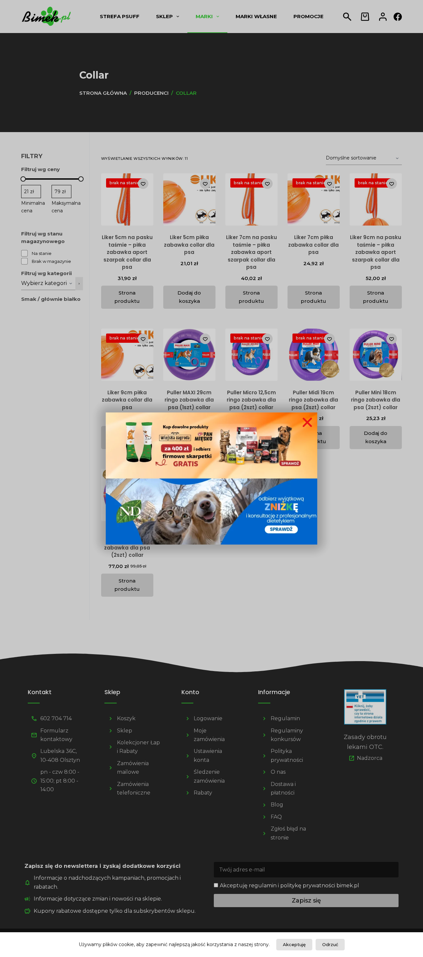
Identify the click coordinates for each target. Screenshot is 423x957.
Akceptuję (294, 944)
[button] (307, 422)
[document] (211, 478)
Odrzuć (330, 944)
